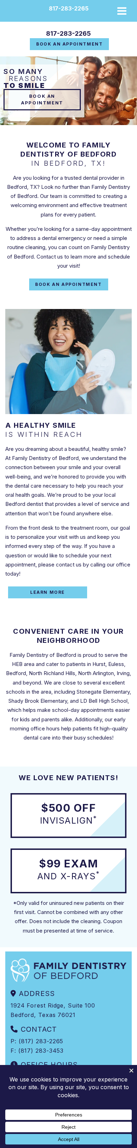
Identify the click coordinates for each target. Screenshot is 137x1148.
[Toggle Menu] (121, 11)
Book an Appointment (69, 44)
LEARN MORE (47, 592)
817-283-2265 (68, 33)
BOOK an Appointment (42, 99)
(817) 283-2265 (41, 1041)
